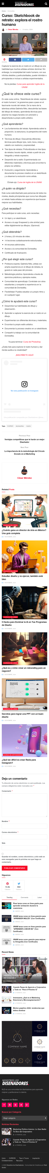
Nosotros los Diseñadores (15, 1165)
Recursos (19, 1160)
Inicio (3, 1158)
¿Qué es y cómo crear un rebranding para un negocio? (24, 669)
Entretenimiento (7, 1160)
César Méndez (13, 29)
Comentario (7, 791)
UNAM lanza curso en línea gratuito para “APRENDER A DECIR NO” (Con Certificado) (29, 928)
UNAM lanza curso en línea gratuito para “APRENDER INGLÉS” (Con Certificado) (29, 917)
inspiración (36, 1158)
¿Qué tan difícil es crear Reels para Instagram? (19, 761)
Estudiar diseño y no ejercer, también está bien (22, 577)
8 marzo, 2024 (28, 29)
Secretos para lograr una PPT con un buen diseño (22, 715)
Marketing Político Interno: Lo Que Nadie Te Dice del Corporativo (23, 976)
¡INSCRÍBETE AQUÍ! (24, 355)
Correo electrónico (10, 832)
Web (3, 843)
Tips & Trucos (24, 1158)
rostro (28, 426)
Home (4, 11)
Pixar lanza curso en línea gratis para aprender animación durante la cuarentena (28, 905)
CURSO (10, 426)
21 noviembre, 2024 (9, 537)
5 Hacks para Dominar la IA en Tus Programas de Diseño (24, 623)
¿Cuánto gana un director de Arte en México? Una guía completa (24, 532)
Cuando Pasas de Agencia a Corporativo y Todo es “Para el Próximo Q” (29, 988)
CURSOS (12, 1158)
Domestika (11, 11)
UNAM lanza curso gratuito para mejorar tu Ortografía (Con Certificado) (29, 940)
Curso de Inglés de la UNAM (29, 182)
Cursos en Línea (10, 525)
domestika (20, 426)
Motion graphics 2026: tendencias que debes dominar (28, 1009)
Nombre (6, 821)
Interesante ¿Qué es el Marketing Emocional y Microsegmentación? (27, 998)
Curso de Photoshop (32, 341)
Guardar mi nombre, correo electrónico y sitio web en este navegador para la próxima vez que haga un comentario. (23, 859)
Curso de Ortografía (13, 755)
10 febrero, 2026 (10, 981)
